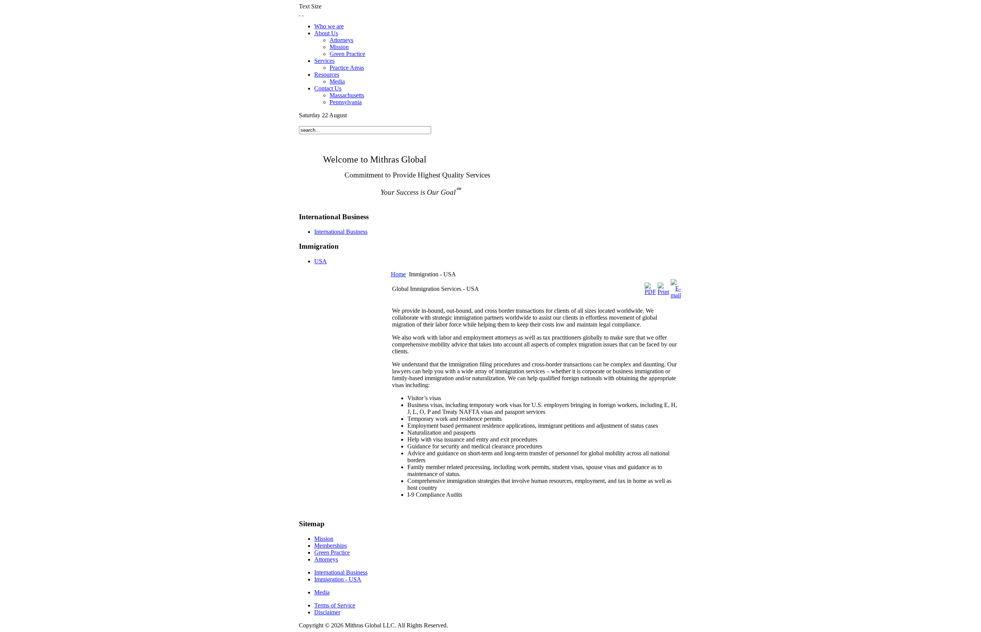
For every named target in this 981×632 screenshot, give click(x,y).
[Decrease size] (302, 13)
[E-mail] (676, 295)
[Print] (663, 292)
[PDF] (650, 292)
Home (398, 274)
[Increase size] (299, 13)
